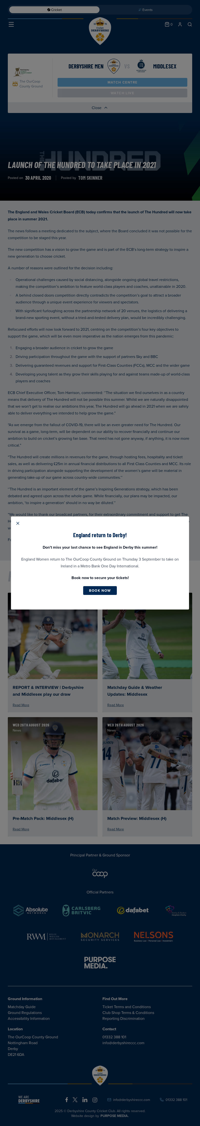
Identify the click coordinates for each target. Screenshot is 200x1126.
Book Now (100, 590)
